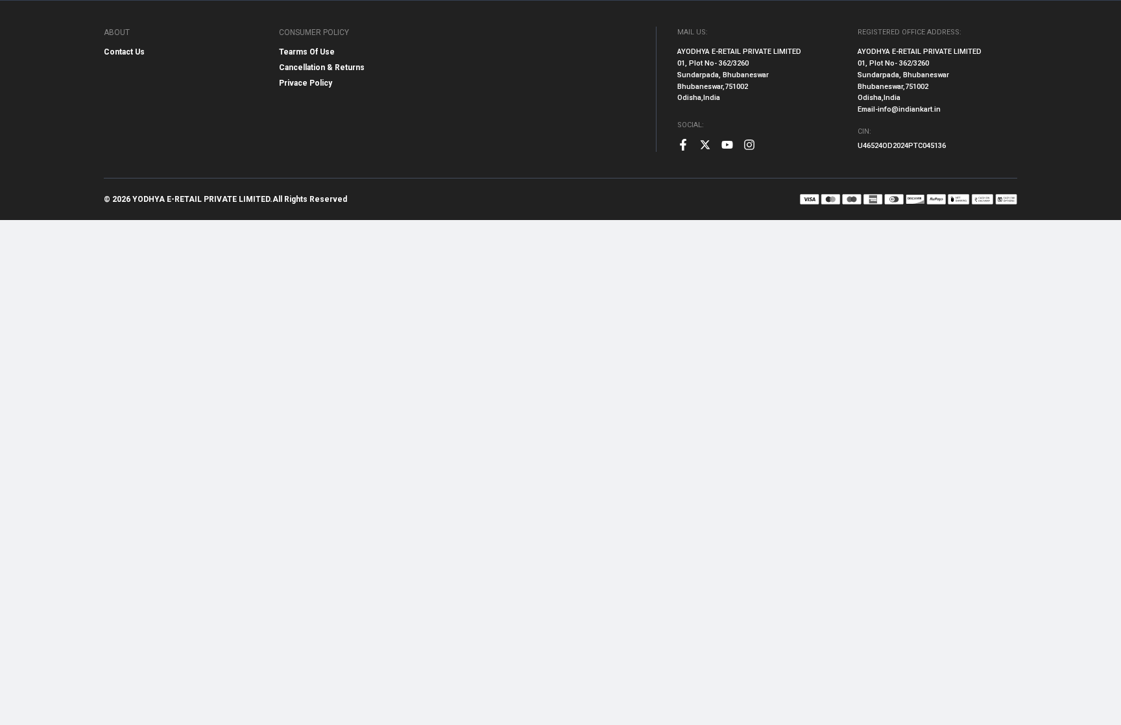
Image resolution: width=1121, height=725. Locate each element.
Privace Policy (305, 83)
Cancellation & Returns (322, 67)
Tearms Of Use (307, 51)
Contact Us (124, 51)
